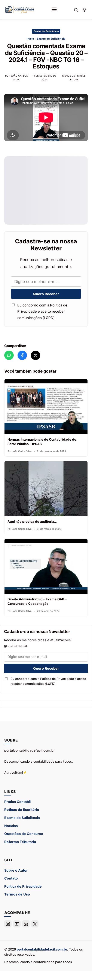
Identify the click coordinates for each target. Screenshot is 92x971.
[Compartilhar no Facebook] (22, 355)
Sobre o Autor (16, 870)
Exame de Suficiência (46, 31)
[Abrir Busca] (76, 10)
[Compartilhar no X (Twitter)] (35, 355)
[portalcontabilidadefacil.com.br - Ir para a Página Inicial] (19, 10)
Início (30, 38)
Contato (11, 878)
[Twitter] (35, 923)
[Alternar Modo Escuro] (84, 10)
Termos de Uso (17, 894)
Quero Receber (46, 294)
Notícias (11, 826)
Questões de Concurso (23, 834)
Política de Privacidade (23, 886)
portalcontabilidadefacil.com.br (42, 949)
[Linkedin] (26, 923)
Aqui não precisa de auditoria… (32, 522)
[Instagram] (8, 923)
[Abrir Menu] (54, 9)
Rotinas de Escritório (21, 809)
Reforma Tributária (20, 842)
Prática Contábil (17, 802)
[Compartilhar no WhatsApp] (9, 355)
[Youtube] (17, 923)
